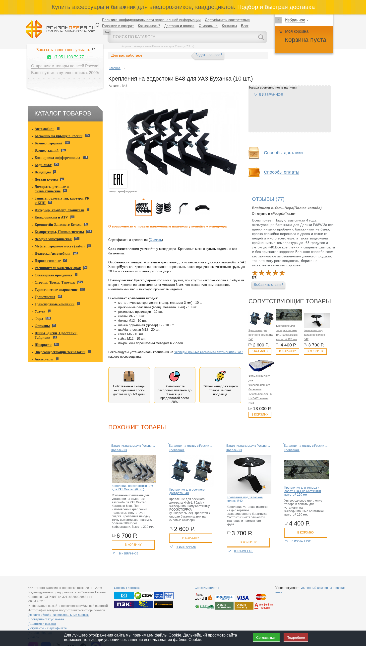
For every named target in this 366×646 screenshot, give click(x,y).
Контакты (229, 26)
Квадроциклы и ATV (51, 217)
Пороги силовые (48, 261)
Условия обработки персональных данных (58, 615)
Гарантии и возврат (118, 26)
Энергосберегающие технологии (60, 352)
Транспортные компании (54, 304)
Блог (244, 26)
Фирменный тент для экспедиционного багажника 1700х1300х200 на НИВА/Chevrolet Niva (260, 389)
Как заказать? (149, 26)
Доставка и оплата (179, 26)
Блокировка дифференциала (57, 158)
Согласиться (266, 638)
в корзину (133, 544)
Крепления (119, 450)
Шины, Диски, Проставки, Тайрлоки (56, 335)
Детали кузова (46, 179)
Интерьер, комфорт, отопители (59, 210)
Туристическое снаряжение (56, 290)
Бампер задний (47, 150)
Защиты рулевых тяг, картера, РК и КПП (62, 201)
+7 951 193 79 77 (68, 57)
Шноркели (43, 345)
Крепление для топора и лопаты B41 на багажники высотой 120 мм (302, 491)
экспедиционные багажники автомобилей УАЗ (208, 352)
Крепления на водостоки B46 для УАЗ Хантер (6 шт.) (132, 487)
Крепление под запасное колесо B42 (314, 335)
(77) (268, 199)
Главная (115, 68)
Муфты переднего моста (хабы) (60, 246)
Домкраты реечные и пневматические (52, 189)
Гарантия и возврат (42, 624)
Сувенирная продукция (53, 275)
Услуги (40, 311)
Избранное (295, 20)
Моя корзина (296, 31)
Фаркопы (42, 326)
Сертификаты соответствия (227, 20)
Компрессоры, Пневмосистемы (59, 232)
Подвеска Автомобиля (52, 253)
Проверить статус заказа (46, 619)
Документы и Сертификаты (47, 628)
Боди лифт (43, 165)
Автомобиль (44, 129)
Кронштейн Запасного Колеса (58, 224)
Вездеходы (43, 172)
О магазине (208, 26)
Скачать (156, 240)
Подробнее (296, 638)
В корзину (259, 351)
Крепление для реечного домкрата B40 (260, 335)
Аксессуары (44, 359)
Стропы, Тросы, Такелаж (55, 282)
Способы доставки (127, 588)
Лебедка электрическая (53, 239)
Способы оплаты (207, 588)
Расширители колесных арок (58, 268)
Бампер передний (48, 143)
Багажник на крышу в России (58, 136)
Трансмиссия (45, 297)
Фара (39, 319)
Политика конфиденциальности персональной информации (151, 20)
